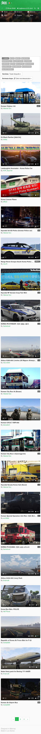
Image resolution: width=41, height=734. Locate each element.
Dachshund (6, 326)
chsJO (5, 264)
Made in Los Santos (8, 731)
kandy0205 (6, 642)
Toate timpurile (11, 74)
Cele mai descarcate (16, 78)
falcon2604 (6, 363)
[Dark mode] (35, 8)
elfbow (5, 202)
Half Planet (6, 611)
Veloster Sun (7, 108)
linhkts (5, 139)
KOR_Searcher (7, 170)
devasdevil (6, 425)
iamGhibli (6, 518)
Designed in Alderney (8, 728)
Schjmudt (6, 580)
